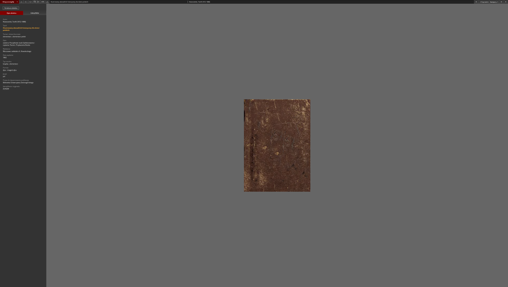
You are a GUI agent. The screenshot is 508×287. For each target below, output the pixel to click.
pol (4, 76)
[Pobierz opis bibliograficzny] (38, 2)
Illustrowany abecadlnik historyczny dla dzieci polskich (21, 29)
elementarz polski (19, 36)
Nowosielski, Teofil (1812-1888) (14, 22)
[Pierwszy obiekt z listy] (476, 2)
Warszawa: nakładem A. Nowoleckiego (17, 51)
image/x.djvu (12, 70)
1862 (5, 57)
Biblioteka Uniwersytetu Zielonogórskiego (18, 82)
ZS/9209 (6, 89)
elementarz (7, 36)
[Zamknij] (506, 2)
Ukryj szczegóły (8, 2)
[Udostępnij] (26, 2)
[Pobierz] (21, 2)
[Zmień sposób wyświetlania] (34, 2)
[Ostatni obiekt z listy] (501, 2)
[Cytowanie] (42, 2)
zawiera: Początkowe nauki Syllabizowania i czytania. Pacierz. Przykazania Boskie (19, 44)
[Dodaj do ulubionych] (30, 2)
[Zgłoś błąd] (47, 2)
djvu (4, 70)
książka (5, 64)
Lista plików (35, 13)
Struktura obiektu (10, 8)
